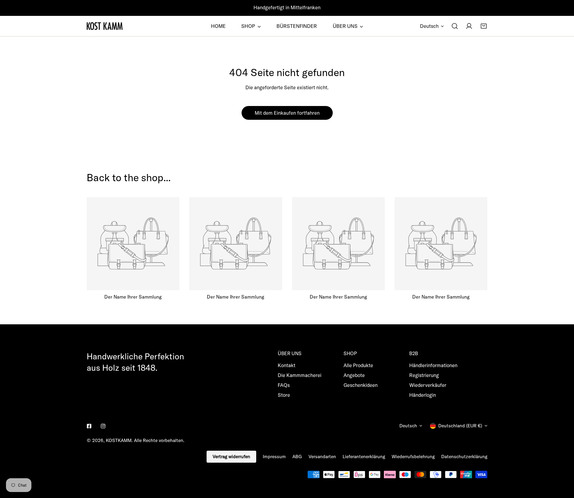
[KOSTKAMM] (105, 26)
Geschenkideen (361, 385)
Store (284, 395)
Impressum (274, 456)
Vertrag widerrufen (231, 456)
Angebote (354, 375)
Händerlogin (422, 395)
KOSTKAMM (119, 440)
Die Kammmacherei (299, 375)
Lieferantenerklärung (364, 456)
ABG (297, 456)
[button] (484, 26)
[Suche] (455, 26)
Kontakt (286, 365)
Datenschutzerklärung (464, 456)
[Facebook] (89, 426)
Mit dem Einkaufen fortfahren (287, 113)
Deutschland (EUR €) (460, 426)
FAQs (284, 385)
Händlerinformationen (433, 365)
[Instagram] (103, 426)
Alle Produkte (358, 365)
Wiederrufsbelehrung (413, 456)
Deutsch (429, 26)
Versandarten (322, 456)
